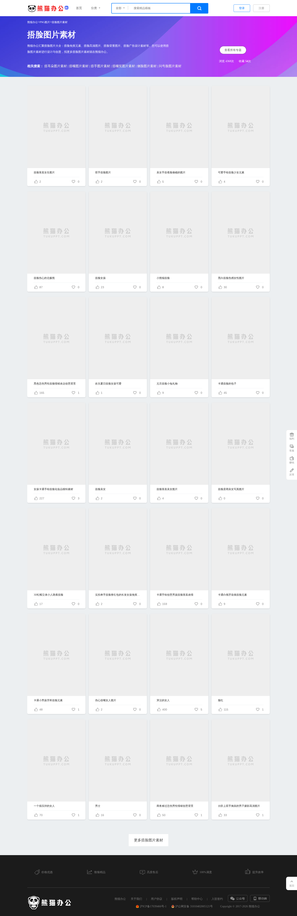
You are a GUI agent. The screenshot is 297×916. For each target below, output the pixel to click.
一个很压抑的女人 (44, 805)
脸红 (220, 700)
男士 (97, 805)
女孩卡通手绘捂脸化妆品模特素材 (53, 489)
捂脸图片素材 (59, 22)
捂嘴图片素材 (78, 66)
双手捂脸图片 (103, 172)
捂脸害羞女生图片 (44, 172)
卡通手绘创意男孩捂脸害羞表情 (175, 594)
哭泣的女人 (163, 700)
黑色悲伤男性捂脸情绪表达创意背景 (55, 383)
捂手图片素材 (100, 66)
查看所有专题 (232, 50)
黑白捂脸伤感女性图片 (231, 278)
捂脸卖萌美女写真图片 (231, 489)
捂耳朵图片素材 (55, 66)
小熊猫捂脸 (163, 278)
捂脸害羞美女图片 (167, 489)
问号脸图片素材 (170, 66)
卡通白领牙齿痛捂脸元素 (232, 594)
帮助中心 (197, 898)
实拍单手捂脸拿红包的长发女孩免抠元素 (118, 594)
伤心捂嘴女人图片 (105, 700)
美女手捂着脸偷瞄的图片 (171, 172)
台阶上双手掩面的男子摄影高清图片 (239, 805)
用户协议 (156, 898)
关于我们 (136, 898)
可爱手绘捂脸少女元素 (231, 172)
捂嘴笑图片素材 (123, 66)
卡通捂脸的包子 (227, 383)
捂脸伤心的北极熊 (44, 278)
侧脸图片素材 (147, 66)
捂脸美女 (100, 489)
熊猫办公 (32, 22)
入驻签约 (217, 898)
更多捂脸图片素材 (148, 840)
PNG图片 (45, 22)
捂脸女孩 (100, 278)
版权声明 (176, 898)
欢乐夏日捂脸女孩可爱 (108, 383)
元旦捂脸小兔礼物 (167, 383)
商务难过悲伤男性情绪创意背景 (175, 805)
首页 (79, 8)
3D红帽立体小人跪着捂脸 (48, 594)
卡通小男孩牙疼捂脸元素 (48, 700)
